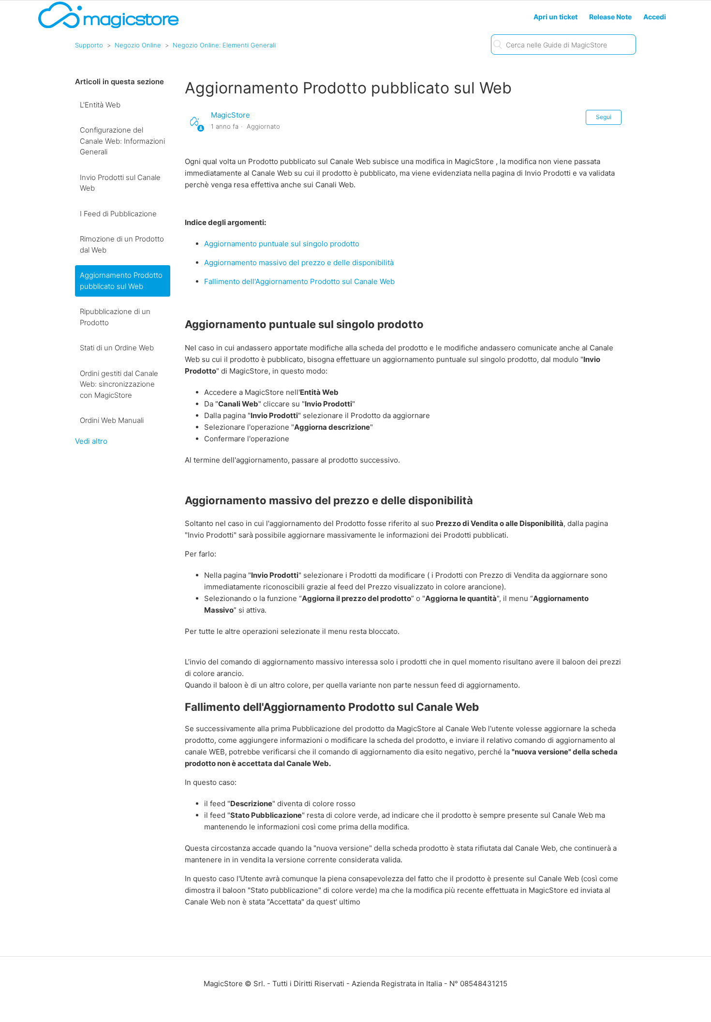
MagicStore (230, 115)
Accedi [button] (654, 17)
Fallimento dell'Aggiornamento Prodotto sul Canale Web (299, 281)
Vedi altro (91, 441)
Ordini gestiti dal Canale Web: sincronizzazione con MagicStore (119, 384)
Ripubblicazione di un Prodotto (115, 317)
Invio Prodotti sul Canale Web (120, 183)
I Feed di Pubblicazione (118, 213)
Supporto (89, 45)
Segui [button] (603, 116)
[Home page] (108, 27)
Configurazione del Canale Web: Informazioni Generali (122, 140)
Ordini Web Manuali (112, 420)
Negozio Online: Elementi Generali (224, 45)
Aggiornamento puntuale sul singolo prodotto (281, 243)
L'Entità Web (100, 104)
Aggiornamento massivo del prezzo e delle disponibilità (299, 262)
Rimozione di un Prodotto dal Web (122, 244)
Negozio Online (138, 45)
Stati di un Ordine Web (117, 347)
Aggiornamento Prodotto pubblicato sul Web (121, 281)
